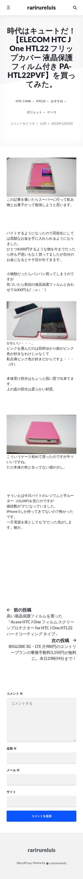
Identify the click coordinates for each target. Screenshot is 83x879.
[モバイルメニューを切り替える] (8, 8)
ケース (51, 112)
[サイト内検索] (75, 7)
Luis (43, 123)
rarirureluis (41, 7)
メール (13, 770)
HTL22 (41, 101)
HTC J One (23, 101)
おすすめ (57, 101)
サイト (11, 792)
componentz (57, 863)
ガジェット (34, 112)
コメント (15, 693)
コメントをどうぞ (22, 125)
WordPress (24, 863)
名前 (12, 748)
